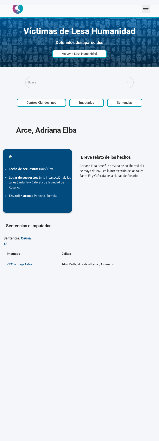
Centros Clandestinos (41, 102)
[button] (146, 8)
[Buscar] (128, 82)
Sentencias (124, 102)
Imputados (86, 102)
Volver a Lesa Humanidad (79, 54)
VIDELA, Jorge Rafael (19, 264)
